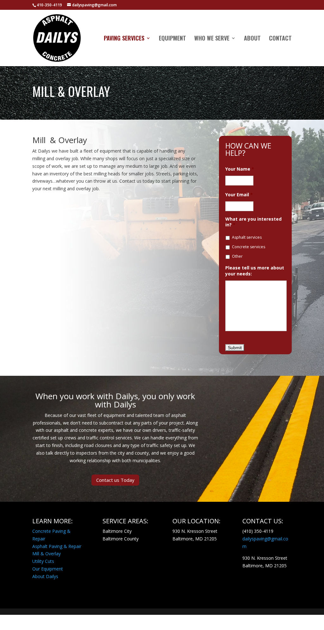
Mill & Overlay (46, 554)
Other (237, 256)
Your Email (239, 195)
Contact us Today (115, 480)
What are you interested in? (253, 222)
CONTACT (280, 39)
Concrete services (248, 246)
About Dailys (45, 576)
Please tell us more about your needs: (254, 270)
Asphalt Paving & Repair (56, 546)
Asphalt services (247, 237)
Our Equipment (47, 569)
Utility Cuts (43, 561)
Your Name (239, 169)
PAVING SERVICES (124, 39)
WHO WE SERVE (211, 39)
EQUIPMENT (172, 39)
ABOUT (252, 39)
